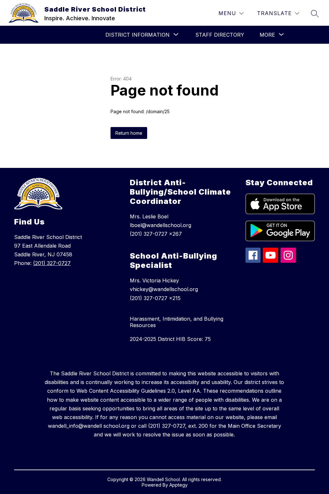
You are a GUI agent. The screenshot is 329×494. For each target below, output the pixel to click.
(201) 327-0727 (52, 263)
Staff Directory (219, 35)
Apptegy (178, 485)
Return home (128, 133)
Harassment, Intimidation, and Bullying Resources (176, 322)
